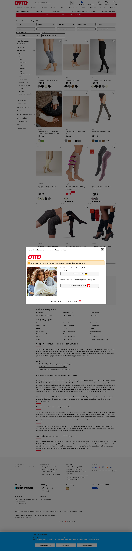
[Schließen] (102, 249)
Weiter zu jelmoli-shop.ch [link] (77, 285)
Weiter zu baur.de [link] (78, 273)
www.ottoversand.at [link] (64, 301)
